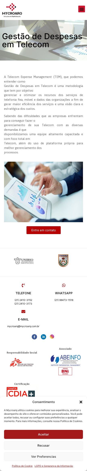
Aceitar (43, 434)
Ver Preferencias (43, 456)
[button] (81, 402)
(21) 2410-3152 (23, 299)
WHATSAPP (64, 293)
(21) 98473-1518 (63, 299)
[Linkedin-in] (43, 336)
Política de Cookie (22, 465)
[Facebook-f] (34, 336)
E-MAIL (23, 319)
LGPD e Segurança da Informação (54, 465)
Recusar (43, 445)
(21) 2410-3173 (23, 303)
